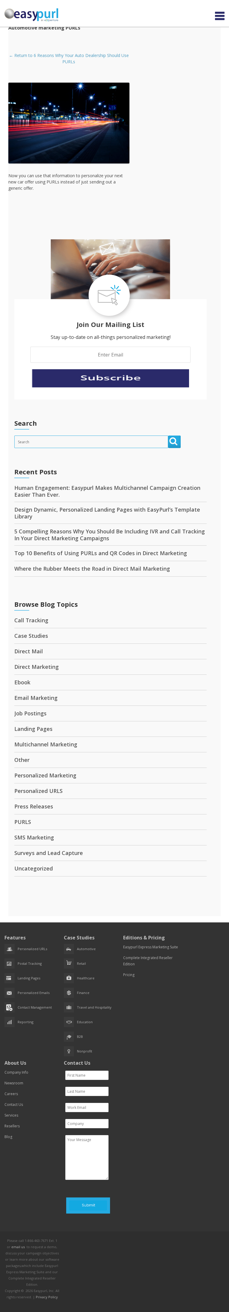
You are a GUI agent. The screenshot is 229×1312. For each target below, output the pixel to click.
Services (11, 1115)
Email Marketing (36, 697)
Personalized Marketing (45, 775)
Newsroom (13, 1083)
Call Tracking (31, 620)
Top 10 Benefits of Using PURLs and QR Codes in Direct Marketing (100, 553)
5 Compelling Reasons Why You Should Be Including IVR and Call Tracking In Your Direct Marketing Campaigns (109, 535)
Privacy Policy (47, 1297)
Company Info (16, 1072)
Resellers (12, 1126)
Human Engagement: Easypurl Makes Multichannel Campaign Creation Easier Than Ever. (107, 491)
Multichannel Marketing (45, 744)
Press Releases (33, 806)
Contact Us (13, 1104)
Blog (8, 1136)
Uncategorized (33, 868)
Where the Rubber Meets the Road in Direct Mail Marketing (92, 568)
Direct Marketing (36, 666)
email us (18, 1247)
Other (22, 759)
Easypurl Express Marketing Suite (150, 947)
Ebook (22, 682)
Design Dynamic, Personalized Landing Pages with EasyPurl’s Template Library (107, 513)
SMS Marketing (34, 837)
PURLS (22, 821)
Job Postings (30, 713)
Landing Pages (33, 728)
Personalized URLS (38, 790)
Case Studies (31, 635)
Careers (11, 1093)
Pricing (128, 974)
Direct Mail (28, 651)
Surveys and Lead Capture (48, 852)
